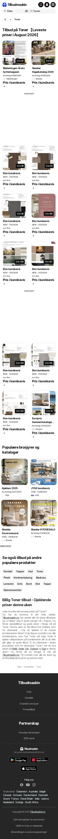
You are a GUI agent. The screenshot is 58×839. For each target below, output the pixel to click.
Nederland (8, 802)
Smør (21, 648)
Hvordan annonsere (29, 732)
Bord (29, 583)
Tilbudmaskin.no (10, 617)
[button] (46, 4)
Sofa (19, 583)
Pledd (7, 577)
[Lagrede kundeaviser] (40, 4)
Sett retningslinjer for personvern (29, 819)
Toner (39, 571)
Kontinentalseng (23, 577)
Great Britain (26, 798)
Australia (33, 791)
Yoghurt (34, 648)
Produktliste (29, 709)
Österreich (21, 791)
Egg (44, 648)
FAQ (29, 691)
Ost (26, 648)
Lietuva (45, 798)
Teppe (47, 583)
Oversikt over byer (29, 703)
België (42, 791)
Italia (37, 798)
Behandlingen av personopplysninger (29, 832)
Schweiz (17, 795)
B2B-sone (29, 738)
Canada (7, 795)
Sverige (19, 802)
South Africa (31, 802)
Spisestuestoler (12, 590)
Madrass (41, 577)
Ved (30, 571)
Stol (37, 583)
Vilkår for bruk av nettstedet (29, 825)
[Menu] (53, 4)
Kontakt (8, 571)
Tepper (20, 571)
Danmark (43, 795)
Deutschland (30, 795)
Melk (14, 648)
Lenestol (8, 583)
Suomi (6, 798)
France (15, 798)
